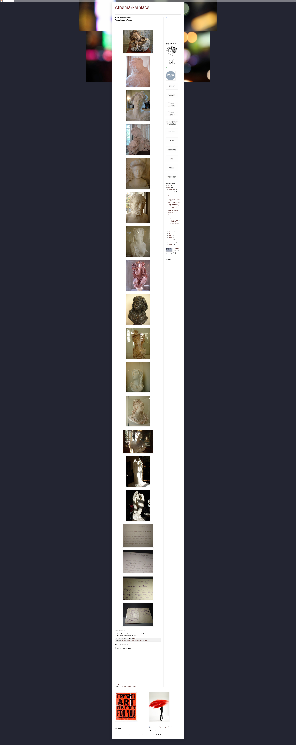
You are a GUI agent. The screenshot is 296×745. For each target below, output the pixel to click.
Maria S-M (177, 248)
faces (123, 640)
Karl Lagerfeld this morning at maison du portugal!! (174, 220)
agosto (171, 231)
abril (170, 237)
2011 (169, 185)
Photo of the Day (173, 210)
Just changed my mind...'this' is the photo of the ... (173, 206)
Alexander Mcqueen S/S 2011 (173, 224)
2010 (169, 187)
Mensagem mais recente (121, 684)
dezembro (171, 189)
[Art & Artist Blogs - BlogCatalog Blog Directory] (164, 727)
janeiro (171, 244)
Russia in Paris (173, 217)
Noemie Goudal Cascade (172, 196)
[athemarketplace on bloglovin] (172, 63)
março (170, 240)
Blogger (164, 735)
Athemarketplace (132, 7)
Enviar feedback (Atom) (129, 686)
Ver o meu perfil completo (173, 255)
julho (170, 233)
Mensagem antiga (156, 684)
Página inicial (140, 684)
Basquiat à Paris (173, 212)
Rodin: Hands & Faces (174, 202)
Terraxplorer (146, 735)
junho (170, 235)
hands (128, 640)
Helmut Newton (172, 215)
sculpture (145, 640)
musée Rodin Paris (136, 640)
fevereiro (172, 242)
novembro (171, 191)
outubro (171, 194)
